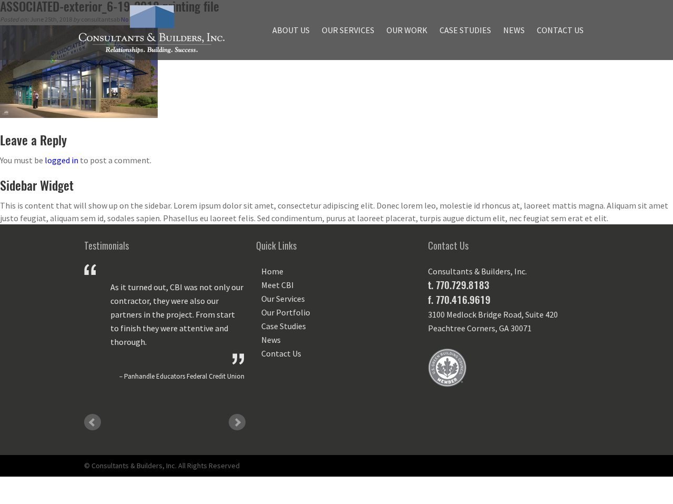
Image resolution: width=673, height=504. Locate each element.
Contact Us (560, 30)
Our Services (348, 30)
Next (237, 422)
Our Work (406, 30)
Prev (92, 422)
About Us (291, 30)
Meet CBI (277, 285)
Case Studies (465, 30)
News (514, 30)
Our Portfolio (285, 312)
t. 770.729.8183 (458, 285)
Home (272, 271)
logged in (61, 160)
